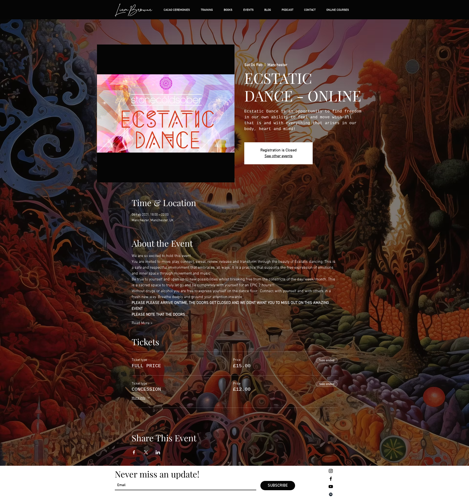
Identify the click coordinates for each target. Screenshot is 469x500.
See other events (279, 156)
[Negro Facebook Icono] (330, 478)
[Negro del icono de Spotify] (330, 494)
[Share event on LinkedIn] (158, 452)
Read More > (142, 323)
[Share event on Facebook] (134, 452)
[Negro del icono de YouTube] (330, 486)
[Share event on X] (146, 452)
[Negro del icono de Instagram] (330, 471)
